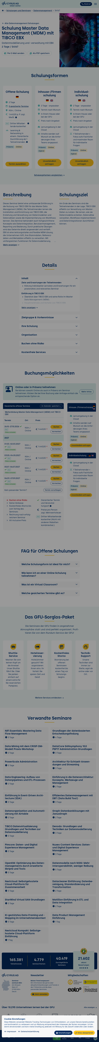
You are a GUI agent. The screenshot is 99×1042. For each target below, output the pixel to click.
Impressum (11, 1031)
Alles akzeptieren (85, 1033)
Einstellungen (64, 1033)
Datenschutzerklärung (30, 1031)
